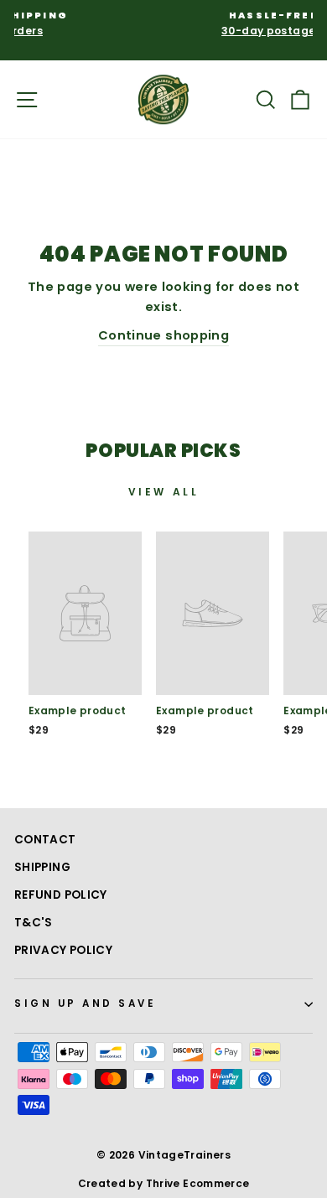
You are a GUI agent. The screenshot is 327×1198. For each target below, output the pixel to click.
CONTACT (45, 840)
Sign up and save (85, 1003)
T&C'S (33, 923)
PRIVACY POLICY (63, 950)
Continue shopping (163, 335)
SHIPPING (42, 867)
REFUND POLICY (60, 895)
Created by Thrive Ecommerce (164, 1183)
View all (164, 492)
